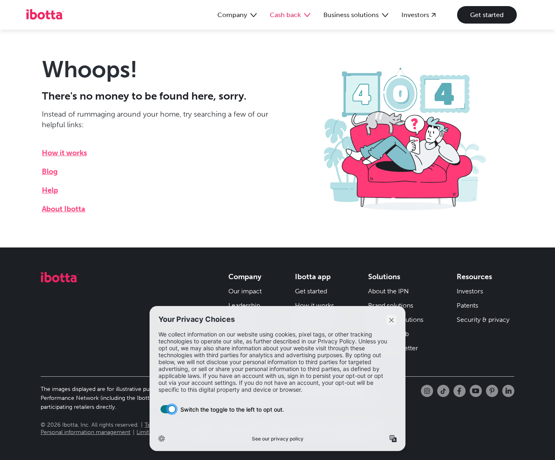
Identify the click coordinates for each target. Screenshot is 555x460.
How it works (64, 152)
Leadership (244, 305)
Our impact (245, 291)
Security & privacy (483, 319)
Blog (50, 171)
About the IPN (388, 291)
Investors (470, 291)
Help (50, 190)
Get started (487, 15)
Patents (467, 305)
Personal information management (85, 432)
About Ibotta (63, 208)
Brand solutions (390, 305)
